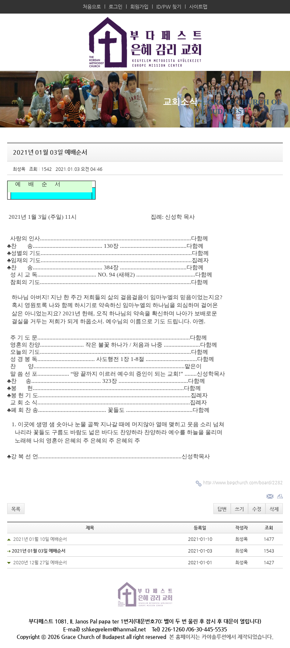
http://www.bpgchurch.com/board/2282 (243, 482)
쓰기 (239, 509)
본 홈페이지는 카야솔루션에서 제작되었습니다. (221, 637)
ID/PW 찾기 (168, 6)
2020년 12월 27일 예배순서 (40, 562)
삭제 (274, 509)
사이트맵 (198, 6)
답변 (222, 509)
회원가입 (139, 6)
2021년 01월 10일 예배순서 (40, 539)
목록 (15, 509)
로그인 (115, 6)
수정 (256, 509)
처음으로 (92, 6)
